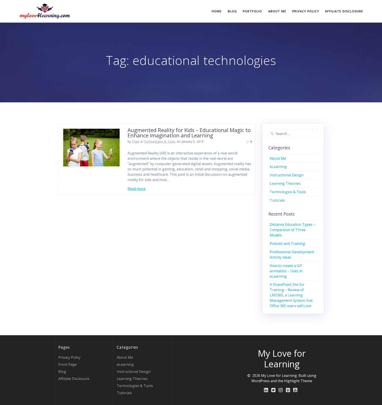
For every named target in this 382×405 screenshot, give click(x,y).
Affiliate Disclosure (344, 11)
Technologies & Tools (160, 141)
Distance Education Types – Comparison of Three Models (292, 230)
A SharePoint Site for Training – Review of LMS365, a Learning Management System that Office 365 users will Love (291, 295)
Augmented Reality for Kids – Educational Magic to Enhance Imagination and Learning (189, 132)
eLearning (278, 166)
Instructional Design (287, 175)
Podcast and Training (287, 243)
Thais (135, 141)
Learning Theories (285, 183)
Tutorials (277, 200)
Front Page (67, 364)
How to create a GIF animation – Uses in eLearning (286, 271)
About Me (277, 11)
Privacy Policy (305, 11)
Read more (136, 188)
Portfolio (252, 11)
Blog (232, 11)
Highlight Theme (298, 380)
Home (217, 11)
